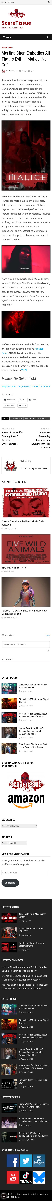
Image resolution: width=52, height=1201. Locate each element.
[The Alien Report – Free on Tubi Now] (9, 1080)
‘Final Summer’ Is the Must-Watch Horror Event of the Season (34, 746)
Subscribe (10, 882)
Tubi (26, 419)
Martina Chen (43, 419)
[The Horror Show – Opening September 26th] (9, 943)
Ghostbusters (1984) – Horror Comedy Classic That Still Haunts (34, 1120)
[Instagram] (46, 1)
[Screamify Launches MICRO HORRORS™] (9, 929)
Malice (33, 419)
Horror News (7, 47)
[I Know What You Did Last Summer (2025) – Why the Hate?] (9, 1104)
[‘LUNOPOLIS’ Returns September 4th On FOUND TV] (9, 685)
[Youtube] (39, 1)
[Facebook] (35, 1)
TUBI (24, 370)
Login (48, 635)
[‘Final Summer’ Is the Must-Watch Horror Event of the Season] (9, 744)
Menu (8, 37)
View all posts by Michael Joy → (33, 468)
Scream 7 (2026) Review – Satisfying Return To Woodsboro (33, 1134)
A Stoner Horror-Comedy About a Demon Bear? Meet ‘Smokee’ (33, 715)
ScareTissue (16, 22)
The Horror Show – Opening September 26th (31, 944)
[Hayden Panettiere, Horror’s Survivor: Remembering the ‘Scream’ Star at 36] (9, 728)
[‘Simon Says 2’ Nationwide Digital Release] (9, 699)
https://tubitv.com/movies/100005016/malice (26, 386)
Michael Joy (13, 71)
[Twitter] (42, 1)
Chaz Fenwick (16, 419)
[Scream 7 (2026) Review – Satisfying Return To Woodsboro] (9, 1133)
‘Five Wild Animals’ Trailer (14, 567)
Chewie (5, 975)
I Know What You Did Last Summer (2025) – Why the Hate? (34, 1105)
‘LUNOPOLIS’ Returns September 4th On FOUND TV (33, 686)
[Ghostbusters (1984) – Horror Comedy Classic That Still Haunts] (9, 1119)
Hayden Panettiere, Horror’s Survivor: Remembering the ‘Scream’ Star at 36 (31, 731)
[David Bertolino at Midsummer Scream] (9, 914)
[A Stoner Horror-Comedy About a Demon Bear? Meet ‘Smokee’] (9, 714)
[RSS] (49, 1)
